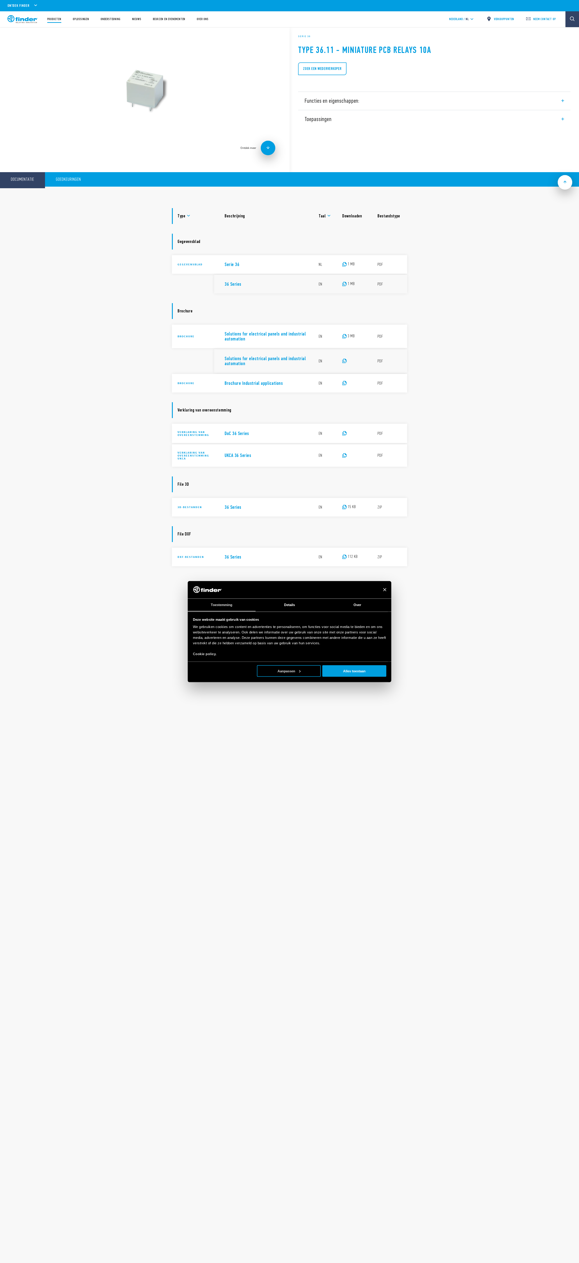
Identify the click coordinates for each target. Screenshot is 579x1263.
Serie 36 (304, 36)
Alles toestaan (354, 671)
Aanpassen (286, 671)
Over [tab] (357, 605)
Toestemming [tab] (221, 605)
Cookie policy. (205, 654)
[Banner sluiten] (384, 589)
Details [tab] (289, 605)
